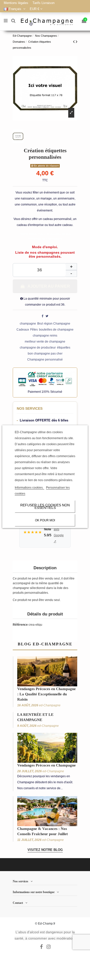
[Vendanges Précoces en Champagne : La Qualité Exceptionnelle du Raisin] (47, 671)
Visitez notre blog (45, 850)
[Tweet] (47, 316)
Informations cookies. (29, 487)
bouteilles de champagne (56, 329)
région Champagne (57, 323)
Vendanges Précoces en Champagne (46, 765)
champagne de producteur (38, 347)
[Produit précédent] (74, 41)
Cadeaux (22, 329)
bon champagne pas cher (45, 353)
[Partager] (43, 316)
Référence (20, 624)
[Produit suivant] (76, 41)
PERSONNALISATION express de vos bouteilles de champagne (45, 236)
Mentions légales (16, 3)
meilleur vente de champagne (45, 341)
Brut (40, 323)
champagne (28, 323)
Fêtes (34, 329)
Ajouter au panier (49, 286)
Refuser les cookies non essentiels (45, 506)
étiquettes (63, 347)
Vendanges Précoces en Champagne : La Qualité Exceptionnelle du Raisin (46, 694)
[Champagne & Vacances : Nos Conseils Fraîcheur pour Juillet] (47, 811)
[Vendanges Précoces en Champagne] (47, 747)
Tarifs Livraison (43, 3)
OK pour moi (45, 520)
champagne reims (45, 335)
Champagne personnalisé (45, 359)
